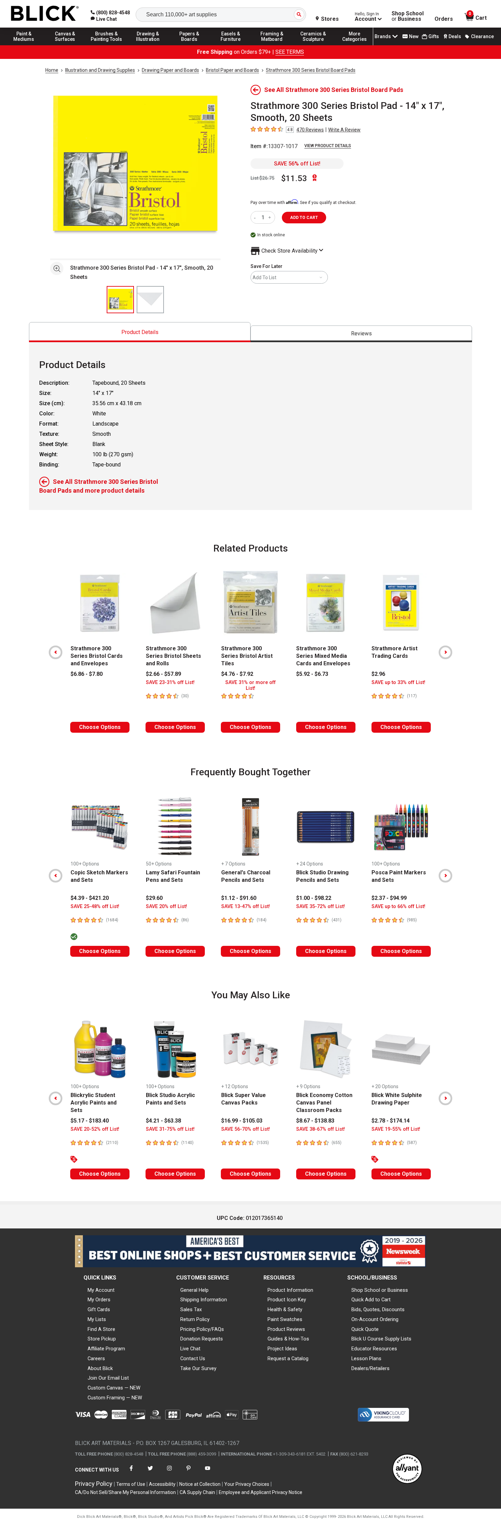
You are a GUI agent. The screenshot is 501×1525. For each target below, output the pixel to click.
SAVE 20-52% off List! (95, 1129)
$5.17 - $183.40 (90, 1120)
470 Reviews (310, 129)
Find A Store (101, 1329)
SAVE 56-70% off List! (245, 1129)
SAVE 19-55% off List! (395, 1129)
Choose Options (100, 727)
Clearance (482, 36)
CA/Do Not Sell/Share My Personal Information (125, 1492)
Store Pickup (102, 1339)
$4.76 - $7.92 (237, 674)
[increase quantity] (270, 217)
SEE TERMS (289, 52)
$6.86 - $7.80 (87, 674)
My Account (101, 1290)
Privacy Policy (93, 1483)
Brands (383, 36)
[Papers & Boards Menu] (189, 45)
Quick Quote (365, 1329)
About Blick (100, 1368)
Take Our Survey (198, 1368)
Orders (444, 19)
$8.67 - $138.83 (315, 1120)
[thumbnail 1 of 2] (120, 299)
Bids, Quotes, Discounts (378, 1309)
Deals (455, 36)
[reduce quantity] (256, 217)
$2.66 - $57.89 (163, 674)
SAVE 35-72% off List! (320, 906)
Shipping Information (203, 1300)
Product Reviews (286, 1329)
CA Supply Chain (197, 1492)
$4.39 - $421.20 (90, 898)
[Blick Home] (45, 13)
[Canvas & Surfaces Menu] (65, 45)
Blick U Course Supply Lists (381, 1339)
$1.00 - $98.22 (313, 898)
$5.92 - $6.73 (312, 674)
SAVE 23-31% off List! (170, 682)
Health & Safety (285, 1309)
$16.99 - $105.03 (241, 1120)
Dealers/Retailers (370, 1368)
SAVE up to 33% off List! (398, 682)
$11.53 (294, 178)
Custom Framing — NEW (115, 1398)
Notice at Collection (200, 1484)
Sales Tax (191, 1309)
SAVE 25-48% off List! (95, 906)
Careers (96, 1358)
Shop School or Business (379, 1290)
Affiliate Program (106, 1349)
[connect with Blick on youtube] (207, 1472)
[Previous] (55, 652)
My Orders (99, 1300)
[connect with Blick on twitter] (150, 1472)
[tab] (139, 332)
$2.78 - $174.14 (390, 1120)
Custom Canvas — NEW (114, 1388)
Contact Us (192, 1358)
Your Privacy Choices (246, 1484)
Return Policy (195, 1319)
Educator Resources (374, 1349)
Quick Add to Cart (371, 1300)
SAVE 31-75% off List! (170, 1129)
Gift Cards (99, 1309)
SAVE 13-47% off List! (245, 906)
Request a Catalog (288, 1358)
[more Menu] (354, 45)
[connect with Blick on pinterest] (188, 1472)
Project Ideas (282, 1349)
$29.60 (154, 898)
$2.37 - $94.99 (389, 898)
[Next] (445, 652)
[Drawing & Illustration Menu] (148, 45)
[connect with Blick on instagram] (169, 1472)
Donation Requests (201, 1339)
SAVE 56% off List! (297, 163)
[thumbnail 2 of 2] (150, 299)
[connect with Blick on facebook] (131, 1472)
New (414, 36)
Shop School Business (408, 16)
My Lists (97, 1319)
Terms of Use (130, 1484)
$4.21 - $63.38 (163, 1120)
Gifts (433, 36)
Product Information (290, 1290)
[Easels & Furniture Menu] (231, 45)
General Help (194, 1290)
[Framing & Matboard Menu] (272, 45)
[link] (104, 19)
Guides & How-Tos (288, 1339)
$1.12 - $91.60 (238, 898)
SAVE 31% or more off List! (250, 685)
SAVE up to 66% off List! (398, 906)
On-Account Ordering (374, 1319)
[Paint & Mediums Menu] (24, 45)
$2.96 (378, 674)
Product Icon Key (287, 1300)
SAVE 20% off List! (166, 906)
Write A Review (344, 129)
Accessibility (162, 1484)
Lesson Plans (366, 1358)
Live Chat (190, 1349)
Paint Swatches (285, 1319)
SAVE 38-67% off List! (320, 1129)
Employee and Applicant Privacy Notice (260, 1492)
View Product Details (327, 145)
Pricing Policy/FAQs (202, 1329)
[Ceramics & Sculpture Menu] (313, 45)
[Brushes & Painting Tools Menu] (107, 45)
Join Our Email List (108, 1378)
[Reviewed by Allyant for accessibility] (407, 1469)
